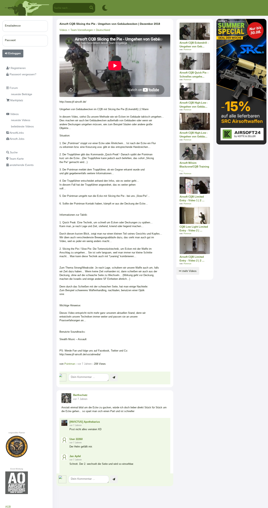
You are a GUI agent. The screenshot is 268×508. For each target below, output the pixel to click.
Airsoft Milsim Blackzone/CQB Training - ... (194, 166)
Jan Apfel (75, 456)
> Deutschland (101, 30)
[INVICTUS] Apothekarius (84, 421)
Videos (63, 30)
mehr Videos (189, 271)
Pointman (70, 363)
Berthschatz (80, 395)
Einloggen (14, 53)
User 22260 (76, 439)
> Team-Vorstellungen (80, 30)
